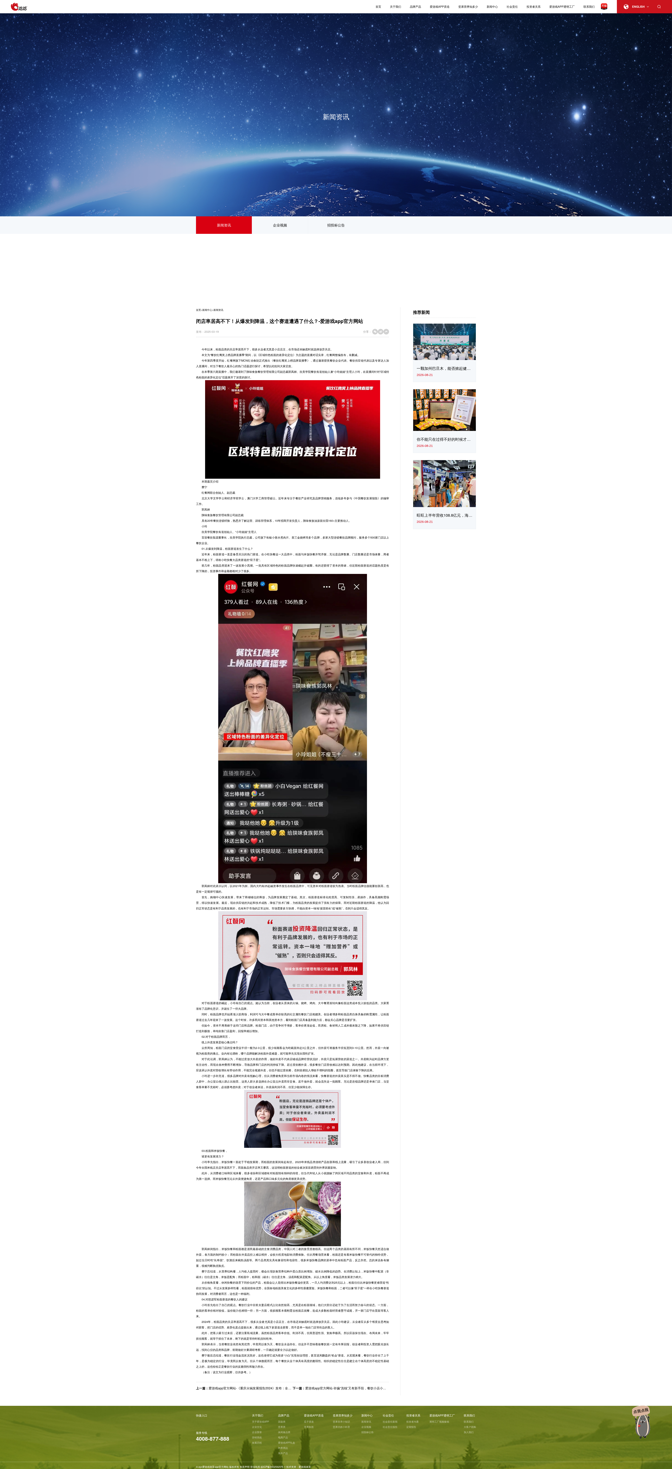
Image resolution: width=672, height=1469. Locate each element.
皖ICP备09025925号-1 (273, 1466)
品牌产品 (415, 7)
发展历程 (257, 1442)
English (638, 7)
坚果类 (281, 1427)
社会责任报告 (390, 1427)
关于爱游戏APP (260, 1421)
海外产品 (283, 1453)
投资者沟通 (412, 1421)
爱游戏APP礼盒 (286, 1442)
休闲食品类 (284, 1432)
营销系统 (257, 1437)
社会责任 (512, 7)
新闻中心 (492, 7)
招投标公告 (336, 225)
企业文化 (257, 1427)
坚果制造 (309, 1427)
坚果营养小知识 (341, 1421)
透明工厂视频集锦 (439, 1421)
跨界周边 (283, 1448)
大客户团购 (470, 1427)
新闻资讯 (224, 225)
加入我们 (469, 1432)
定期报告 (411, 1427)
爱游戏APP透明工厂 (562, 7)
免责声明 (245, 1466)
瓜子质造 (309, 1421)
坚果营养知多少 (468, 7)
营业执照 (255, 1466)
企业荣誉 (257, 1432)
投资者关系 (534, 7)
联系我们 (589, 7)
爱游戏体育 (305, 1466)
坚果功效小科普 (341, 1427)
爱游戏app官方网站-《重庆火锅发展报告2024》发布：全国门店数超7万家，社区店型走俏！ (273, 1388)
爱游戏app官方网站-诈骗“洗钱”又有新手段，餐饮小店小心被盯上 (350, 1388)
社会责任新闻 (390, 1421)
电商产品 (283, 1437)
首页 (378, 7)
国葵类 (281, 1421)
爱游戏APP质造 (440, 7)
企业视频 (280, 225)
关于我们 (395, 7)
